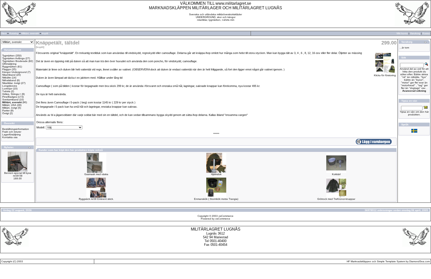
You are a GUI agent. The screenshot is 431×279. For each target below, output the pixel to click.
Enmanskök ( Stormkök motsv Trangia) (216, 199)
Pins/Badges (9, 96)
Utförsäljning (9, 63)
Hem (3, 33)
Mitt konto (402, 33)
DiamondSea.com (419, 261)
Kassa (426, 33)
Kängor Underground (14, 72)
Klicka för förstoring (385, 75)
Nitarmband (8, 74)
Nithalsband (9, 80)
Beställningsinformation (15, 129)
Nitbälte (6, 77)
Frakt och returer (11, 131)
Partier (6, 110)
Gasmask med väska (96, 174)
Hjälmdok (216, 174)
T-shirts (6, 91)
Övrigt (5, 113)
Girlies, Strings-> (11, 94)
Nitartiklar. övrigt (11, 83)
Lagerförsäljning (11, 134)
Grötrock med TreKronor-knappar (336, 199)
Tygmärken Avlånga (13, 58)
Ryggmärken (9, 66)
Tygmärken (8, 55)
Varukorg (415, 33)
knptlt (45, 33)
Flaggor (6, 69)
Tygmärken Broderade (15, 61)
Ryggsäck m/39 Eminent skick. (96, 199)
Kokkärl (336, 174)
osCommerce (225, 216)
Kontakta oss (9, 137)
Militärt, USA (9, 105)
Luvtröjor (7, 88)
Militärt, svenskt (30, 33)
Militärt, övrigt (9, 107)
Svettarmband (10, 99)
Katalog (13, 33)
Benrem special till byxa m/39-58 (17, 174)
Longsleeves (9, 85)
